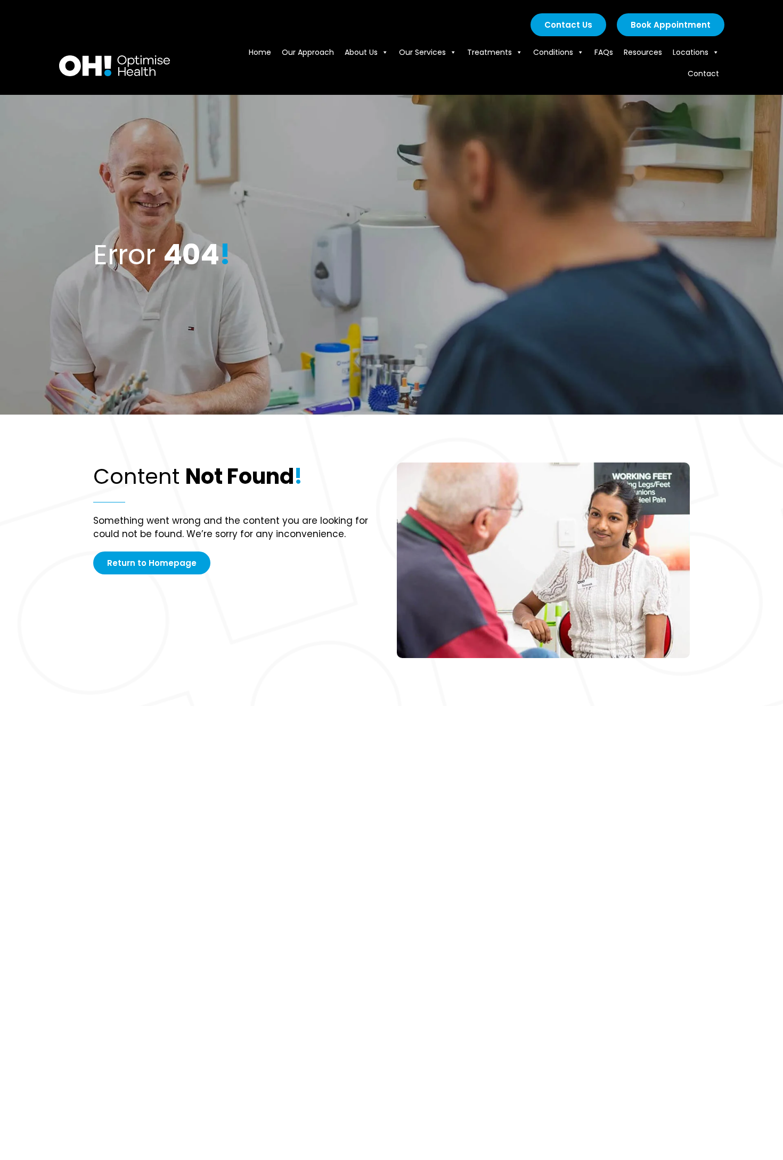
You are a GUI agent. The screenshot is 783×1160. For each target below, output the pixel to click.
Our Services (422, 52)
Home (260, 52)
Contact (703, 73)
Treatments (489, 52)
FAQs (603, 52)
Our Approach (308, 52)
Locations (690, 52)
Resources (643, 52)
